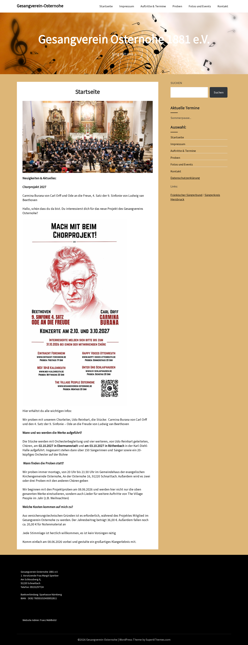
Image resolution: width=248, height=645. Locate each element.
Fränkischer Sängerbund (186, 195)
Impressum (126, 6)
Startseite (106, 6)
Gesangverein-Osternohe (40, 5)
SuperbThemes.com (158, 639)
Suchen (176, 83)
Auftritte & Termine (153, 6)
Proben (177, 6)
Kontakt (222, 6)
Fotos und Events (200, 6)
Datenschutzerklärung (185, 178)
